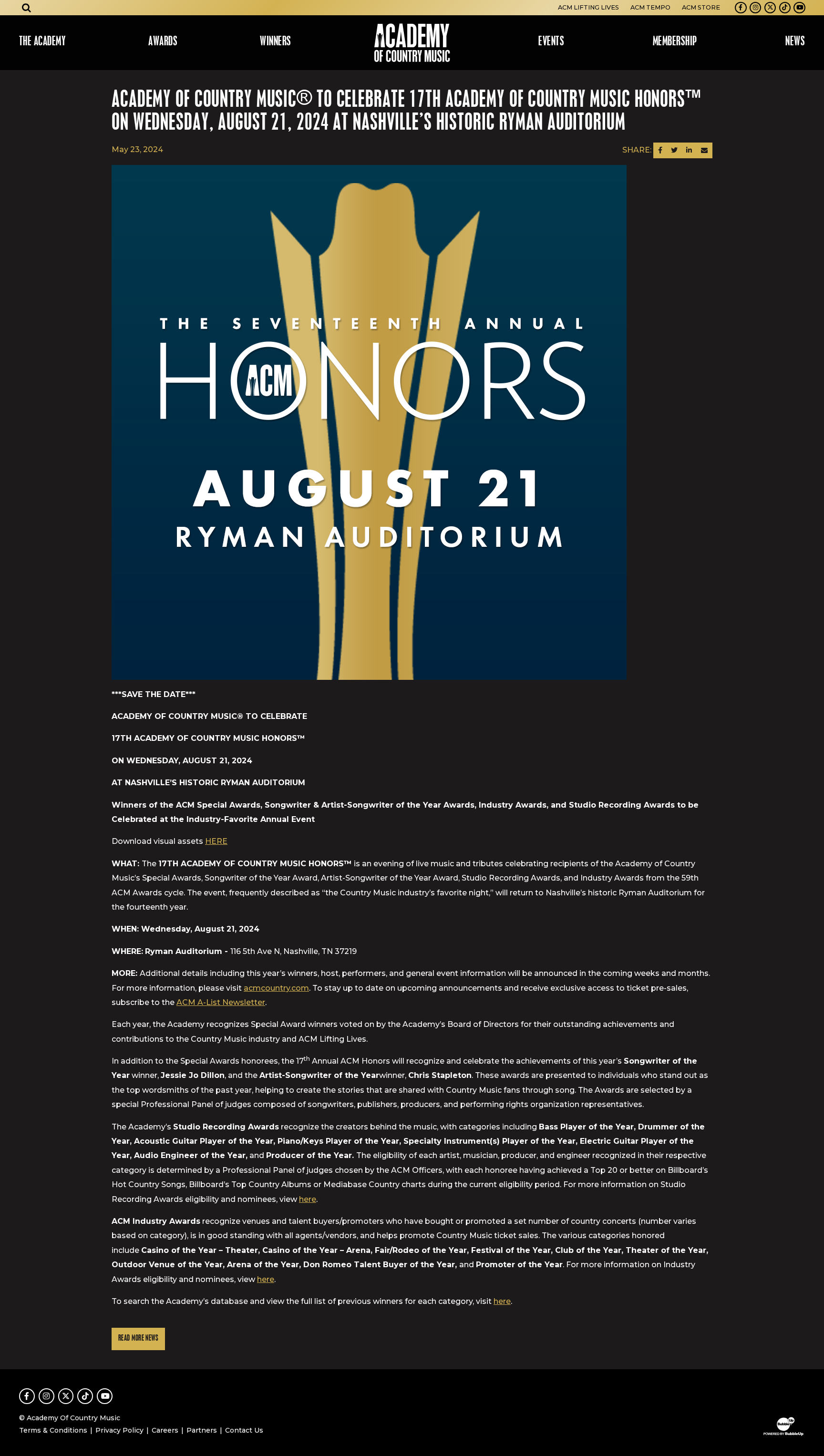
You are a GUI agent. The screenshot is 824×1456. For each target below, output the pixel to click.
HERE (216, 841)
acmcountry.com (276, 988)
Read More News (138, 1338)
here (307, 1199)
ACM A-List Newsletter (220, 1002)
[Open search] (26, 7)
